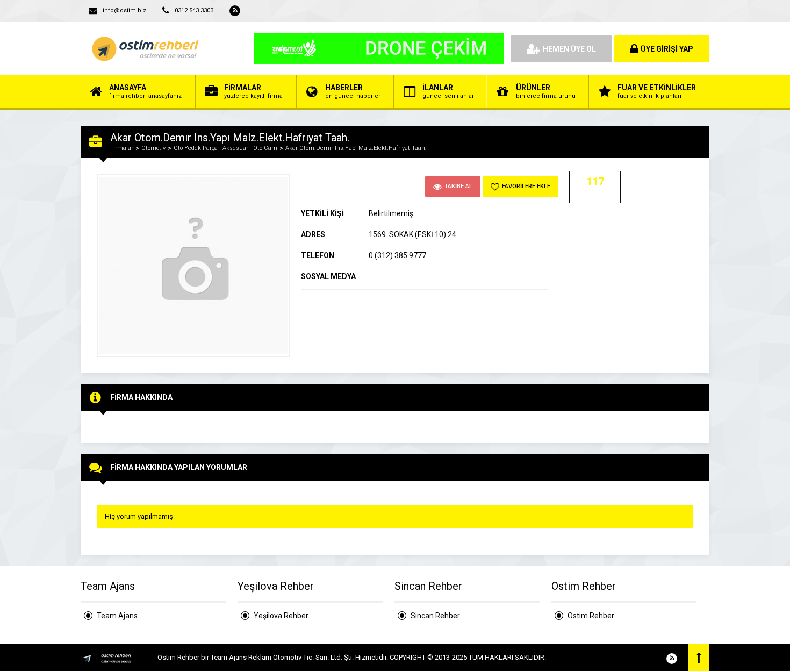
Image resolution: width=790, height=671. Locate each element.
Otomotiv (153, 148)
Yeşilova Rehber (281, 615)
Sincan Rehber (435, 615)
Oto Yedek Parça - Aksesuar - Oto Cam (225, 148)
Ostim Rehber (591, 615)
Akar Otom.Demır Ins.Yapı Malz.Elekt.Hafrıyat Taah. (356, 148)
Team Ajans (117, 615)
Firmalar (121, 148)
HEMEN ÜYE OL (569, 49)
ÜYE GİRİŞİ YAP (667, 49)
